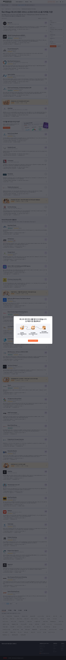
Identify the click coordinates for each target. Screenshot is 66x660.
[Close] (51, 317)
